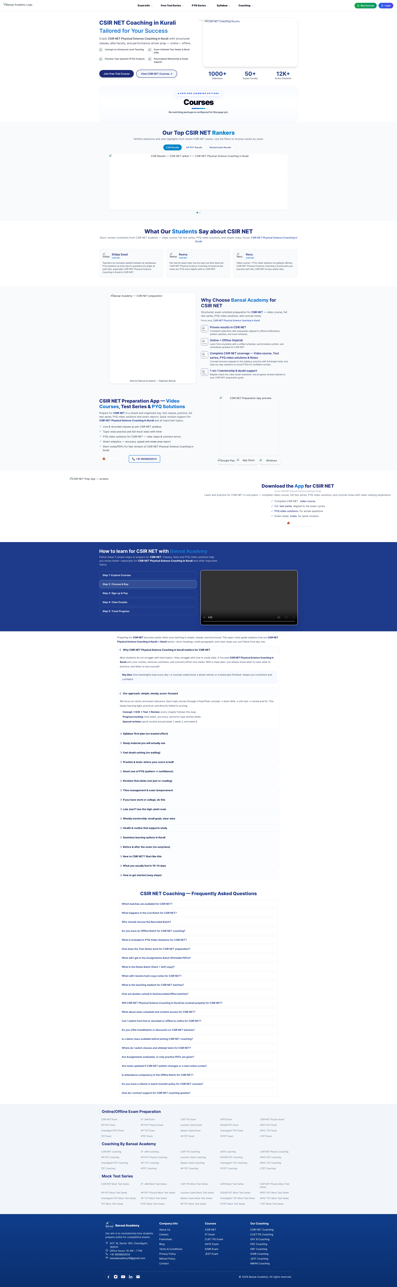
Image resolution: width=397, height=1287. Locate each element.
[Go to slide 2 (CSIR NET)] (200, 212)
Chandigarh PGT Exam (112, 1130)
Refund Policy (167, 1258)
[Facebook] (108, 1277)
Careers (163, 1234)
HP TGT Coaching (150, 1162)
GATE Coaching (228, 1151)
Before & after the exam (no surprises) (146, 846)
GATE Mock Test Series (232, 1184)
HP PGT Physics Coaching (154, 1157)
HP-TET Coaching (189, 1168)
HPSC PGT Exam (268, 1125)
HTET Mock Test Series (152, 1203)
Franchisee (165, 1239)
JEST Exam (211, 1253)
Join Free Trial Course (116, 73)
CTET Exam (266, 1136)
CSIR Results (172, 147)
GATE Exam (226, 1119)
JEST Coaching (259, 1258)
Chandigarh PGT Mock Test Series (118, 1198)
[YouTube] (123, 1277)
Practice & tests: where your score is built (148, 762)
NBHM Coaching (260, 1263)
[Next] (285, 182)
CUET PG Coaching (190, 1151)
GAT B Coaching (260, 1239)
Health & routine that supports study (145, 827)
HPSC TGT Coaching (270, 1162)
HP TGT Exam (148, 1130)
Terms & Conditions (170, 1249)
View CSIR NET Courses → (156, 73)
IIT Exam (210, 1234)
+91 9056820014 (120, 1254)
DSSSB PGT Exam (229, 1125)
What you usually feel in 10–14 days (144, 865)
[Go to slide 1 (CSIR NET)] (197, 212)
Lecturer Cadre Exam (191, 1125)
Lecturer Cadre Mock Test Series (197, 1192)
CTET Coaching (268, 1168)
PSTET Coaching (228, 1168)
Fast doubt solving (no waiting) (142, 752)
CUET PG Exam (188, 1119)
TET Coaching (108, 1168)
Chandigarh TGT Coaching (233, 1162)
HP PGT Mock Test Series (114, 1192)
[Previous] (111, 182)
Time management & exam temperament (148, 790)
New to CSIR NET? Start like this (142, 856)
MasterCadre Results (220, 147)
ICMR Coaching (259, 1253)
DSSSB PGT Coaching (231, 1157)
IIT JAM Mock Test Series (154, 1184)
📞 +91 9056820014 (144, 458)
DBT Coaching (258, 1249)
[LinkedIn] (130, 1277)
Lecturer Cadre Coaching (193, 1157)
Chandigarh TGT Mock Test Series (237, 1198)
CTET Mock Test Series (271, 1203)
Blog (162, 1244)
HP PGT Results (194, 147)
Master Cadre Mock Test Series (196, 1198)
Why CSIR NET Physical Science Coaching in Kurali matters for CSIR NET (166, 649)
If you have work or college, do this (144, 799)
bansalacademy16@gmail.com (127, 1258)
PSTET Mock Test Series (232, 1203)
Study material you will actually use (144, 743)
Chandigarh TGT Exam (231, 1130)
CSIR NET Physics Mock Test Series (274, 1185)
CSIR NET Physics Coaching (274, 1151)
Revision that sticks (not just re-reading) (147, 780)
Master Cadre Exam (191, 1130)
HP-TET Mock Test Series (193, 1203)
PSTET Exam (226, 1136)
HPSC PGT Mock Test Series (274, 1192)
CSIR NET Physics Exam (272, 1119)
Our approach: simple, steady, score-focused (150, 693)
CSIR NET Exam (109, 1119)
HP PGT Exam (108, 1125)
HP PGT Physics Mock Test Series (158, 1192)
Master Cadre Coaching (193, 1162)
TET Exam (106, 1136)
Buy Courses (367, 5)
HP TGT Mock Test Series (154, 1198)
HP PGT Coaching (110, 1157)
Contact (164, 1263)
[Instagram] (115, 1277)
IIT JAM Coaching (150, 1151)
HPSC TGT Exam (268, 1130)
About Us (164, 1229)
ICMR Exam (211, 1249)
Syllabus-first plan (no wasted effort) (145, 733)
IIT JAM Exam (148, 1119)
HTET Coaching (149, 1168)
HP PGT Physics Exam (152, 1125)
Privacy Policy (167, 1253)
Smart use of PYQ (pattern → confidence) (148, 771)
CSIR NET (210, 1229)
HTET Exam (147, 1136)
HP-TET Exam (187, 1136)
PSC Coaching (258, 1244)
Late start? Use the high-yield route (144, 809)
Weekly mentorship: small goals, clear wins (149, 818)
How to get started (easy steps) (142, 875)
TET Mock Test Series (112, 1203)
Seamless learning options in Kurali (144, 837)
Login (388, 5)
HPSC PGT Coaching (270, 1157)
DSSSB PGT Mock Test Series (235, 1192)
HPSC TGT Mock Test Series (274, 1198)
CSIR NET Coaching (111, 1151)
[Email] (138, 1277)
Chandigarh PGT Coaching (114, 1162)
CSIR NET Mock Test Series (115, 1184)
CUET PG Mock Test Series (194, 1184)
